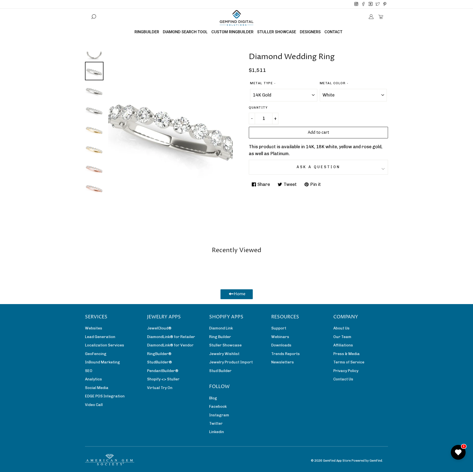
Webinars (280, 337)
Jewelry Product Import (231, 362)
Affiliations (343, 345)
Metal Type (261, 83)
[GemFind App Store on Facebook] (363, 4)
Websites (93, 328)
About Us (341, 328)
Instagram (219, 415)
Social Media (96, 388)
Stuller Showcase (225, 345)
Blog (213, 398)
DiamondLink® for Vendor (170, 345)
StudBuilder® (159, 362)
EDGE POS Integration (105, 396)
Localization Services (104, 345)
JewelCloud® (159, 328)
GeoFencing (95, 354)
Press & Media (346, 354)
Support (278, 328)
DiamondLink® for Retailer (171, 337)
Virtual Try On (159, 388)
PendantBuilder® (162, 371)
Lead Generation (100, 337)
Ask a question (318, 167)
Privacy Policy (345, 371)
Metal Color (333, 83)
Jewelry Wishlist (224, 354)
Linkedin (216, 432)
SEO (88, 371)
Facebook (218, 406)
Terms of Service (348, 362)
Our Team (342, 337)
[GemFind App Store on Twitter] (377, 4)
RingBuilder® (159, 354)
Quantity (258, 107)
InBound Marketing (102, 362)
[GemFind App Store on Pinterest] (385, 4)
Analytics (93, 379)
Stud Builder (220, 371)
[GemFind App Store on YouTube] (370, 4)
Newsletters (282, 362)
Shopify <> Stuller (163, 379)
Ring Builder (220, 337)
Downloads (281, 345)
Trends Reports (285, 354)
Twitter (216, 423)
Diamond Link (221, 328)
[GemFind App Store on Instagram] (356, 4)
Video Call (94, 405)
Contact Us (343, 379)
